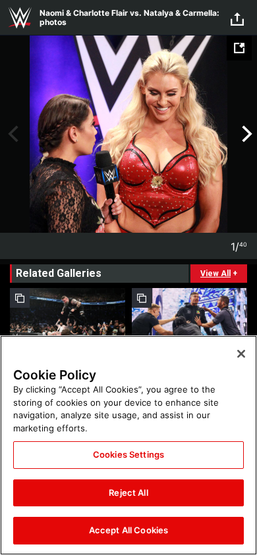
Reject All (128, 492)
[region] (128, 445)
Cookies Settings (128, 454)
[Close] (241, 353)
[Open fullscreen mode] (239, 48)
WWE (20, 18)
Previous (11, 134)
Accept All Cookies (128, 530)
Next (245, 134)
